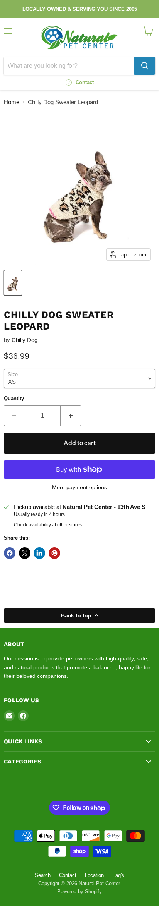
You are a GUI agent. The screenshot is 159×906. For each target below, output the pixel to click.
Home (11, 102)
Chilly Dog (24, 340)
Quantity (14, 398)
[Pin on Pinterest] (54, 553)
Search (43, 875)
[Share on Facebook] (9, 553)
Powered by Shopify (79, 891)
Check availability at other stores (48, 525)
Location (94, 875)
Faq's (118, 875)
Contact (67, 875)
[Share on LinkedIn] (39, 553)
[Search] (144, 66)
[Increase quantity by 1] (71, 415)
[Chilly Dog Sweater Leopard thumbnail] (13, 282)
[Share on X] (24, 553)
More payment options (79, 487)
